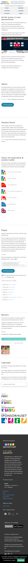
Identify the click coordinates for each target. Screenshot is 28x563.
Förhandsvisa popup (8, 271)
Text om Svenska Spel (11, 197)
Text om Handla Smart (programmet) (14, 191)
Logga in (21, 13)
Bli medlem (7, 13)
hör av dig (3, 277)
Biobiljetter (21, 8)
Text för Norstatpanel (11, 204)
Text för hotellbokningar (12, 184)
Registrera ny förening (7, 498)
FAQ (4, 493)
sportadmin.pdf (11, 299)
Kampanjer (21, 10)
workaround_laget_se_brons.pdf (15, 297)
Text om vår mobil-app (11, 178)
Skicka (3, 139)
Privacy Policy (6, 496)
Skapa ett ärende (6, 506)
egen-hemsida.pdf (12, 284)
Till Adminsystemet (7, 105)
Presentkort (7, 10)
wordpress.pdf (10, 292)
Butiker (7, 8)
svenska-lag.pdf (12, 287)
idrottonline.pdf (11, 289)
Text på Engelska (10, 210)
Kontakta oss (4, 99)
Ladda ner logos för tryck (9, 384)
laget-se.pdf (9, 294)
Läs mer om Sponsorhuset (8, 495)
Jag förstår (20, 560)
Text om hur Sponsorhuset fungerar (14, 172)
